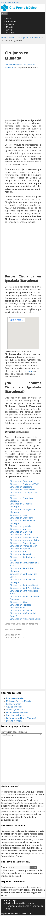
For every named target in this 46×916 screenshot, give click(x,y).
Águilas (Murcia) (14, 706)
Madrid (9, 27)
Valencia (10, 24)
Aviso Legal (11, 900)
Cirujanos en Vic (17, 607)
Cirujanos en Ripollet (20, 548)
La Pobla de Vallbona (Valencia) (21, 718)
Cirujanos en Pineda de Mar (23, 543)
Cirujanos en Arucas (14, 637)
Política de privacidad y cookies (20, 903)
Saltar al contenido (10, 2)
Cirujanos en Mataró (20, 534)
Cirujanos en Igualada (20, 526)
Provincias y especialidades (14, 731)
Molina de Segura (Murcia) (18, 701)
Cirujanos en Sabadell (20, 554)
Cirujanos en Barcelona (30, 37)
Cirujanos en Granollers (21, 517)
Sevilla (9, 29)
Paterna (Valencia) (15, 698)
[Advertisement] (23, 94)
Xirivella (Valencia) (14, 709)
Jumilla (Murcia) (13, 704)
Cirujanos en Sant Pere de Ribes (25, 588)
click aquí (28, 371)
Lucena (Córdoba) (14, 720)
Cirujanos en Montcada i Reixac (25, 540)
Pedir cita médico (9, 37)
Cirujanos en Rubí (18, 551)
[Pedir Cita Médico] (20, 10)
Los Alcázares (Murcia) (17, 712)
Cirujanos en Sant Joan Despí (24, 585)
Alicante (10, 32)
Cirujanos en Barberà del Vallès (25, 484)
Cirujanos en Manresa (20, 529)
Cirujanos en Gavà (18, 515)
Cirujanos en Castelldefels (22, 489)
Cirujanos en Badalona (21, 481)
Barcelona (11, 21)
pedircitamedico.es (12, 913)
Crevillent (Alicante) (15, 715)
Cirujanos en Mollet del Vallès (24, 537)
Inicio (8, 18)
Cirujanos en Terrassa (20, 604)
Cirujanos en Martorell (21, 531)
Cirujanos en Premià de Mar (23, 545)
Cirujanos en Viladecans (21, 610)
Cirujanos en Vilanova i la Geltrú (25, 618)
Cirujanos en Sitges (19, 602)
